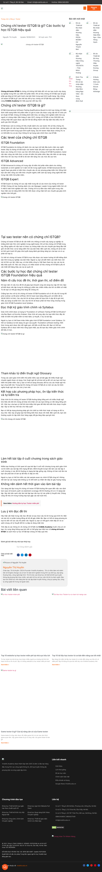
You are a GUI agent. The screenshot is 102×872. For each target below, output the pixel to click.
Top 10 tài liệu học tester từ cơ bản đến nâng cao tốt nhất (76, 655)
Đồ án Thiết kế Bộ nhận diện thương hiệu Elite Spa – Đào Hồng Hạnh (97, 32)
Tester (18, 19)
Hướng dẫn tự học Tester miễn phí (25, 503)
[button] (84, 8)
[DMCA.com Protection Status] (58, 828)
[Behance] (99, 865)
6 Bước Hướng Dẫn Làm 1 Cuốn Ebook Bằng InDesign (96, 84)
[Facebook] (84, 865)
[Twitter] (88, 865)
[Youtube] (91, 865)
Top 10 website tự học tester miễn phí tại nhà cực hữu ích (25, 655)
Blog (12, 19)
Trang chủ (4, 19)
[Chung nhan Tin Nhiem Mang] (63, 836)
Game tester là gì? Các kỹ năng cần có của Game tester (24, 732)
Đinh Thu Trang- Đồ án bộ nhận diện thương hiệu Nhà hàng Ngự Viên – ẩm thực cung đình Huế (79, 89)
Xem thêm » (5, 664)
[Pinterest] (95, 865)
